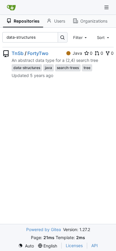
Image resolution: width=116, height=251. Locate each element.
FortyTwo (37, 53)
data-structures (26, 67)
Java (77, 53)
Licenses (74, 245)
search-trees (68, 67)
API (94, 245)
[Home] (11, 7)
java (48, 67)
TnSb (17, 53)
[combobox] (81, 37)
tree (87, 67)
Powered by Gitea (43, 229)
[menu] (26, 245)
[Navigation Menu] (107, 7)
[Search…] (63, 37)
